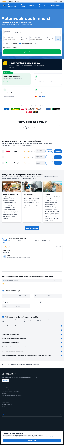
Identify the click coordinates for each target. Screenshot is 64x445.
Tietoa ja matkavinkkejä (12, 5)
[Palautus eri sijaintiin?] (4, 43)
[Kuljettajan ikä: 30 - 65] (20, 43)
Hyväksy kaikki (32, 440)
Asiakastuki (31, 6)
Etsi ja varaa (58, 151)
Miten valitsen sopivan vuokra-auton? (10, 391)
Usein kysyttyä (23, 5)
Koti (5, 364)
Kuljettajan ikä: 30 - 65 (28, 43)
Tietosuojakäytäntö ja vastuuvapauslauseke (12, 395)
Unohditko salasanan (7, 404)
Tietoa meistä (5, 387)
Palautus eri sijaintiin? (11, 43)
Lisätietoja (49, 151)
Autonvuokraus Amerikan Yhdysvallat (17, 364)
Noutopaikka (7, 31)
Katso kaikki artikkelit (32, 228)
